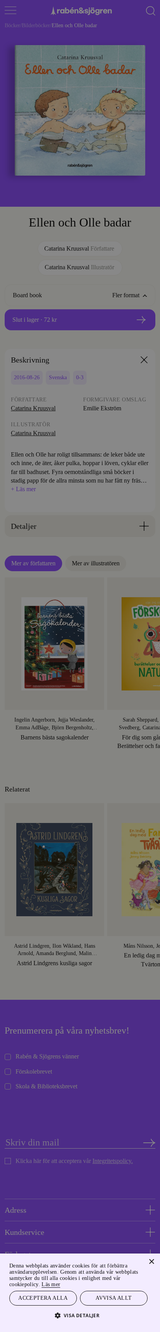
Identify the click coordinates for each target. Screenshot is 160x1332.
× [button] (151, 1261)
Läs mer (64, 1283)
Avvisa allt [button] (113, 1297)
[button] (80, 1315)
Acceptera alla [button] (43, 1297)
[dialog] (80, 666)
